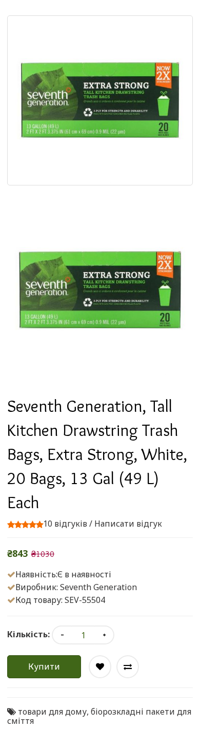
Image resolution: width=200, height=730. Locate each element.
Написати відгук (128, 523)
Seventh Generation (98, 587)
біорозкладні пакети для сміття (99, 716)
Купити (44, 666)
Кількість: (28, 634)
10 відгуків (65, 523)
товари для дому (52, 711)
